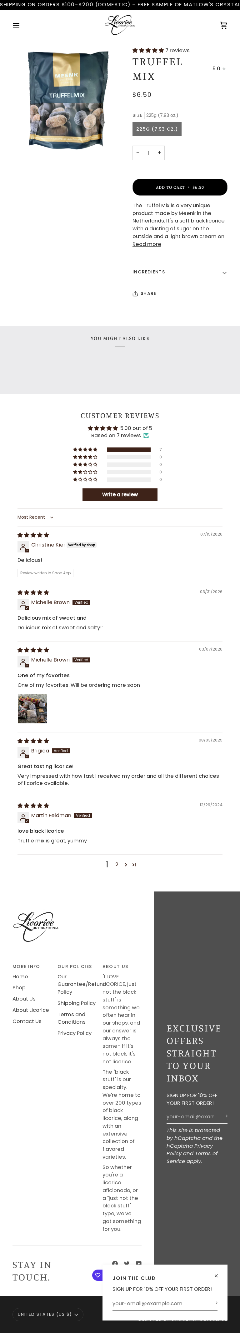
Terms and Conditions (72, 1018)
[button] (148, 50)
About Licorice (30, 1010)
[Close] (219, 1273)
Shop (19, 987)
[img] (33, 535)
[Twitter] (127, 1263)
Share (148, 293)
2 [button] (116, 864)
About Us (24, 998)
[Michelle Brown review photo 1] (33, 709)
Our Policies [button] (75, 966)
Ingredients (148, 272)
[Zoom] (66, 100)
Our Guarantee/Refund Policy (82, 984)
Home (20, 976)
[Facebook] (115, 1263)
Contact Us (27, 1021)
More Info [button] (26, 966)
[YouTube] (139, 1263)
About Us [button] (115, 966)
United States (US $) (45, 1314)
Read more (146, 244)
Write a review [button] (120, 494)
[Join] (212, 1303)
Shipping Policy (77, 1003)
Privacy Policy (75, 1033)
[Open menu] (21, 25)
